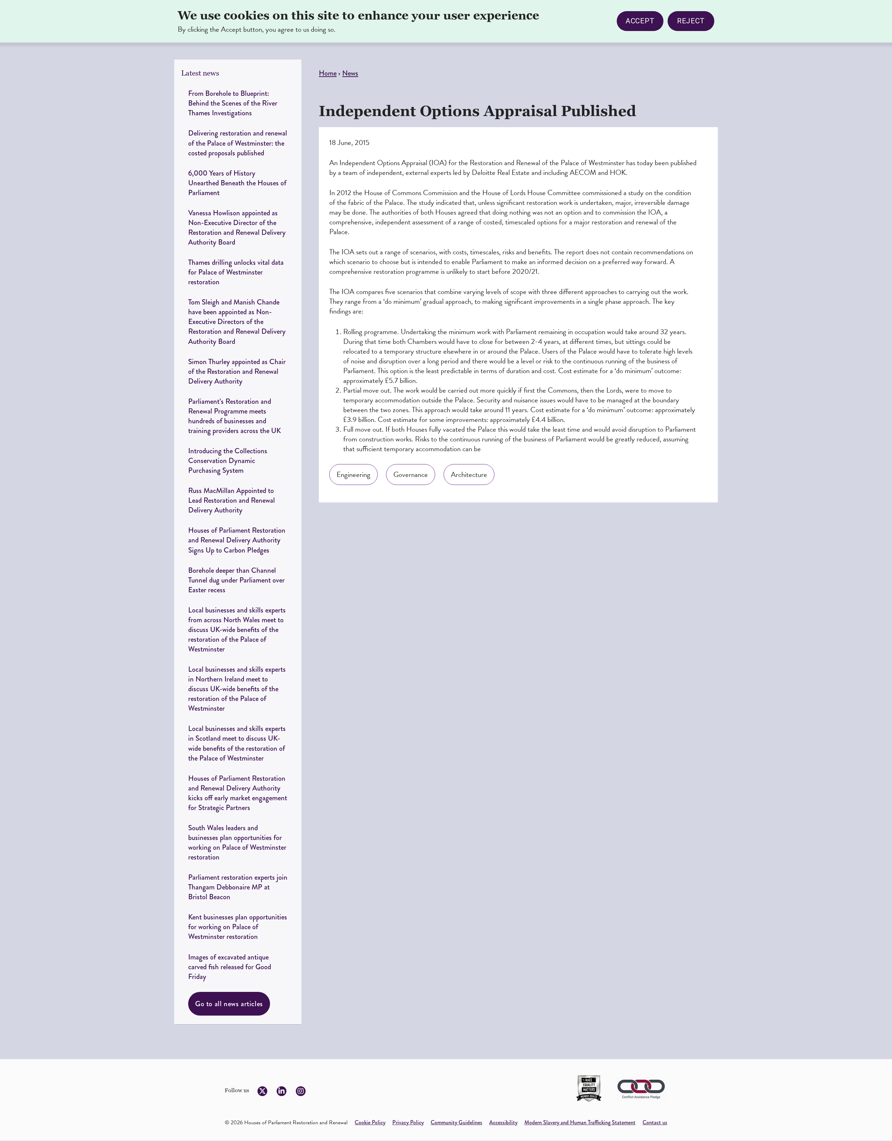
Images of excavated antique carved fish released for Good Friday (229, 966)
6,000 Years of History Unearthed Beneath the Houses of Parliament (237, 183)
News (350, 73)
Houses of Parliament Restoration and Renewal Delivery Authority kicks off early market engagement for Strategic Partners (237, 793)
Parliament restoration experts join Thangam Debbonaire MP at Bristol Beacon (237, 887)
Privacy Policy (408, 1122)
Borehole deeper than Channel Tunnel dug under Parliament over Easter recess (236, 580)
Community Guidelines (456, 1122)
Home (328, 73)
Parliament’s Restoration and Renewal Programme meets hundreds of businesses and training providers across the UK (235, 416)
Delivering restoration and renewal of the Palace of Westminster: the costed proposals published (237, 143)
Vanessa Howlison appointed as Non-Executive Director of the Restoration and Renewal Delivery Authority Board (237, 227)
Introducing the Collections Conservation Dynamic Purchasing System (227, 460)
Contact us (655, 1122)
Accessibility (503, 1122)
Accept (640, 21)
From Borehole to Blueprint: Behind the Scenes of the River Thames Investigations (232, 103)
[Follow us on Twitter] (262, 1091)
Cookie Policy (370, 1122)
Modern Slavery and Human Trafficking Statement (580, 1122)
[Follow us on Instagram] (301, 1091)
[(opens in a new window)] (589, 1089)
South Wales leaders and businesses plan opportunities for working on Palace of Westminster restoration (237, 842)
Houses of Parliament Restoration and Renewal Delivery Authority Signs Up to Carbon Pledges (236, 540)
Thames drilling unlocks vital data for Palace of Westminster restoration (236, 272)
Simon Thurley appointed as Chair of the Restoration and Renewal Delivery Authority (237, 371)
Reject (691, 21)
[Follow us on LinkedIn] (281, 1091)
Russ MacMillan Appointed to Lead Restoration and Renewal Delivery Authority (231, 500)
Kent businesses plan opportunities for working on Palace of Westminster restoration (237, 926)
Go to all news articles (229, 1003)
